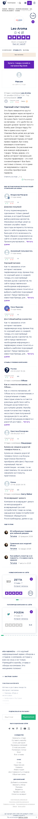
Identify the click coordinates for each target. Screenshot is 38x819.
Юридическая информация (19, 799)
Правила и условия (9, 804)
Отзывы (17, 583)
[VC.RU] (29, 728)
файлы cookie (23, 817)
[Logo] (19, 21)
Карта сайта (21, 806)
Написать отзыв (19, 738)
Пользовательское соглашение (25, 804)
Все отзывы (19, 754)
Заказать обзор (19, 785)
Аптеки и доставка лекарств (14, 687)
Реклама (19, 787)
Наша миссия (19, 765)
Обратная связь (19, 774)
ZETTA (18, 580)
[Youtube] (25, 728)
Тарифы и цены (19, 792)
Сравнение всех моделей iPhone (20, 545)
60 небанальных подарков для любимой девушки (21, 532)
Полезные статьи (19, 750)
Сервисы (19, 767)
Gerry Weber (26, 494)
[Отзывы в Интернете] (4, 3)
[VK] (13, 728)
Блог (19, 752)
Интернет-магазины (22, 8)
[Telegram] (9, 728)
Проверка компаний (19, 745)
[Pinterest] (17, 728)
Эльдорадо (26, 443)
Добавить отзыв (29, 3)
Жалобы (26, 50)
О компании (6, 50)
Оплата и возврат (19, 794)
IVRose (24, 381)
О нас (19, 763)
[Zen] (21, 728)
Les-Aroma (26, 93)
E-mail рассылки (19, 747)
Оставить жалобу (19, 740)
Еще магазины (19, 54)
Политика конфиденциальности (19, 802)
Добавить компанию (19, 782)
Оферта (15, 806)
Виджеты (19, 789)
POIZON (19, 612)
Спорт (7, 703)
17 (25, 42)
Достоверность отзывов (19, 772)
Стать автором (19, 743)
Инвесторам (19, 770)
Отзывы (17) (17, 50)
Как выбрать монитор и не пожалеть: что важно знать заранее (21, 558)
